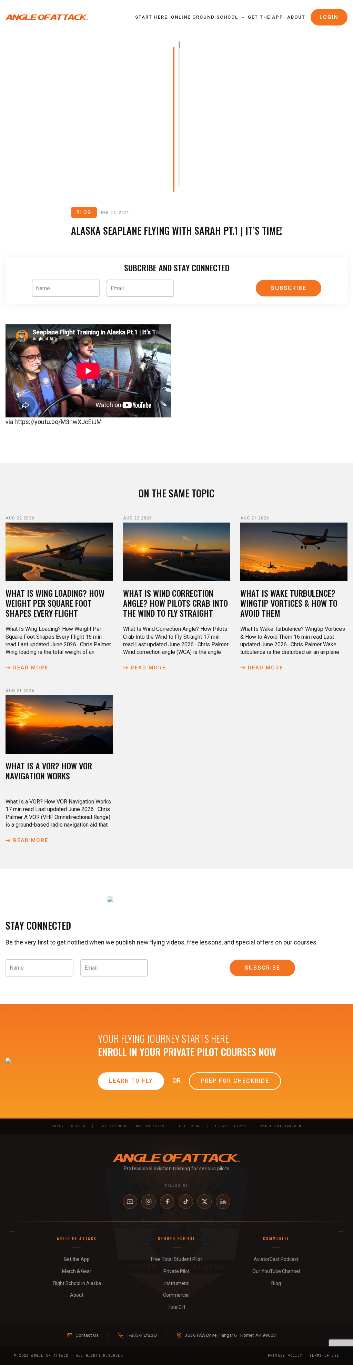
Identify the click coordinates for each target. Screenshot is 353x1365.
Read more (30, 668)
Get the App (265, 17)
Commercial (176, 1295)
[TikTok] (186, 1201)
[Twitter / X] (204, 1201)
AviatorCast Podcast (276, 1259)
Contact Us (87, 1335)
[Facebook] (167, 1201)
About (296, 17)
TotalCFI (176, 1307)
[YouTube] (130, 1201)
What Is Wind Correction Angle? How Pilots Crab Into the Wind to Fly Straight (175, 603)
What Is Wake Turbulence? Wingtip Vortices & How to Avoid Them (288, 603)
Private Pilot (176, 1271)
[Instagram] (148, 1201)
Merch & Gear (76, 1271)
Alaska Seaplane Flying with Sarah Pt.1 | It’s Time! (176, 230)
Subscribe (288, 288)
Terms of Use (324, 1355)
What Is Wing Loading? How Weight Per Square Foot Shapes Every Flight (55, 603)
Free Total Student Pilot (176, 1259)
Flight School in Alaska (77, 1283)
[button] (241, 17)
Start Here (151, 17)
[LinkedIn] (223, 1201)
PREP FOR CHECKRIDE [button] (235, 1081)
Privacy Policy (285, 1355)
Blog (276, 1283)
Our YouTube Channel (276, 1271)
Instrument (176, 1283)
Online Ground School (204, 17)
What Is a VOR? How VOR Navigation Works (49, 770)
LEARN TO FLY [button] (131, 1081)
